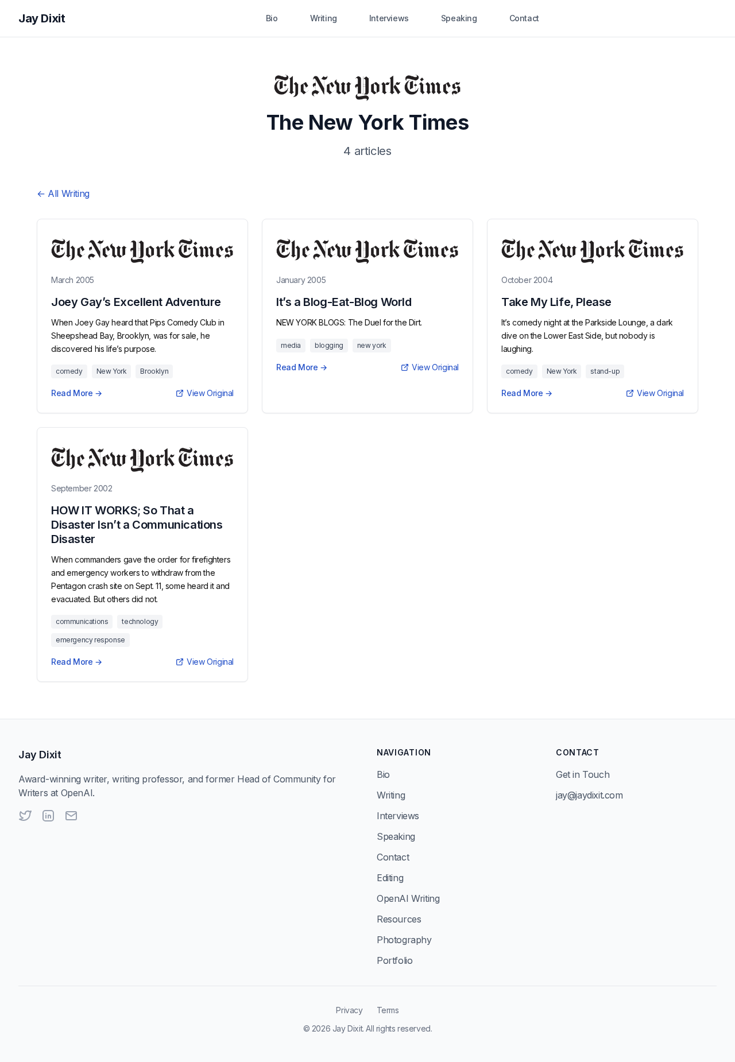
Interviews (389, 18)
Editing (390, 877)
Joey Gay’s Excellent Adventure (136, 302)
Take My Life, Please (556, 302)
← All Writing (63, 193)
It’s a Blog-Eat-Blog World (344, 302)
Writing (323, 18)
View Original (210, 393)
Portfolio (394, 960)
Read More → (76, 393)
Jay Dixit (41, 18)
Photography (404, 939)
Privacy (349, 1010)
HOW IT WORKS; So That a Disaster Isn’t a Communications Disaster (137, 524)
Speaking (459, 18)
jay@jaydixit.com (589, 795)
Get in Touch (582, 774)
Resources (399, 919)
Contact (524, 18)
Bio (272, 18)
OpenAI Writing (408, 898)
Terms (388, 1010)
